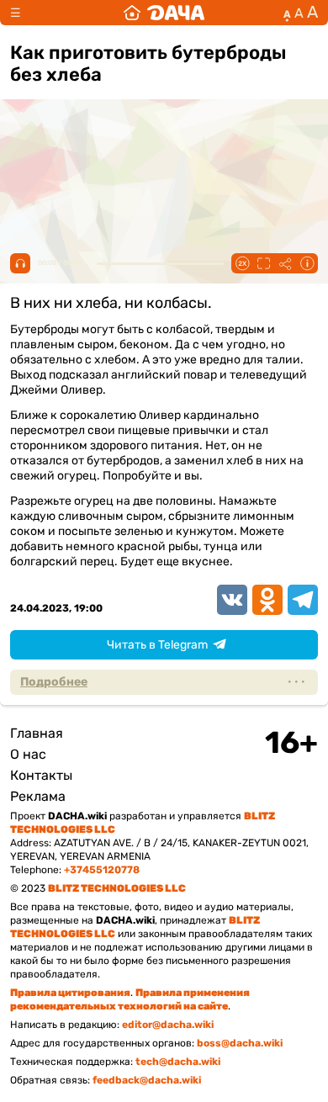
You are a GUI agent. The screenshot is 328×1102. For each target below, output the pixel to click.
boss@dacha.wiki (240, 1043)
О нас (28, 754)
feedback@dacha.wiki (147, 1080)
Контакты (41, 775)
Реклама (38, 796)
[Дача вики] (164, 12)
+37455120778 (102, 870)
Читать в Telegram (157, 645)
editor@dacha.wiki (168, 1024)
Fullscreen (263, 263)
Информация (307, 263)
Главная (36, 733)
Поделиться (285, 263)
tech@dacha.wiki (177, 1062)
